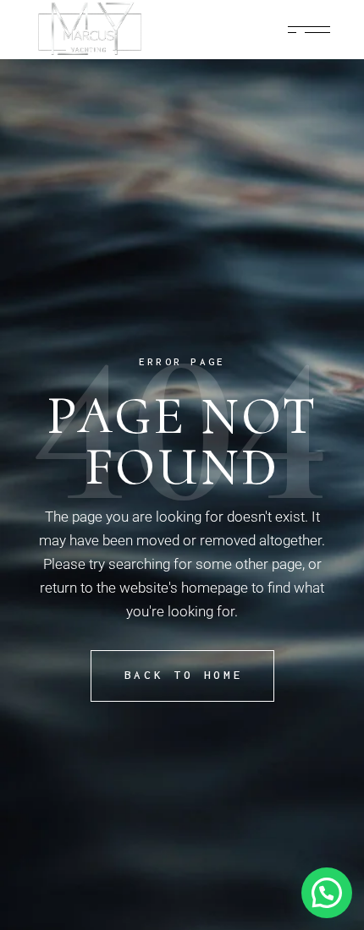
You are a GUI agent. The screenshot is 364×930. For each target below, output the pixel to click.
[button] (326, 892)
